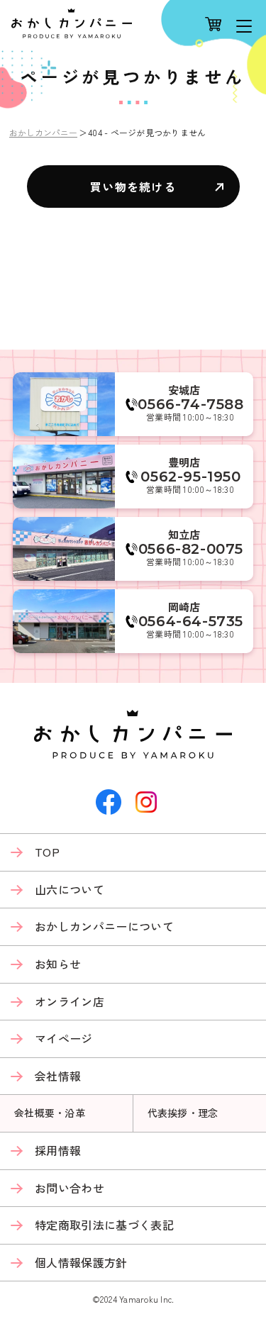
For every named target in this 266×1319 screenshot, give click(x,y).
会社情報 (58, 1075)
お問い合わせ (69, 1187)
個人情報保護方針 (81, 1262)
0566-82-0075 (190, 548)
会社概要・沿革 (49, 1113)
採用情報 (58, 1150)
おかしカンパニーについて (104, 926)
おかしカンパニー (43, 132)
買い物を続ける (133, 186)
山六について (69, 889)
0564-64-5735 (190, 621)
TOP (47, 851)
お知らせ (58, 963)
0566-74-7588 (190, 404)
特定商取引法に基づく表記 (104, 1224)
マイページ (64, 1038)
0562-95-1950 (190, 476)
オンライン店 (69, 1001)
